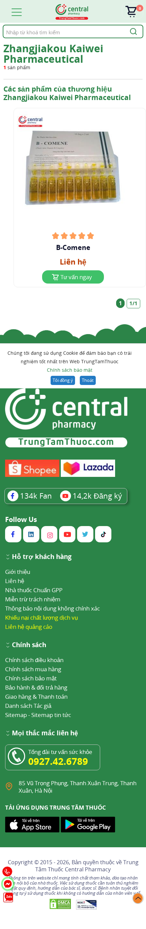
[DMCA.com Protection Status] (61, 904)
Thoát (88, 380)
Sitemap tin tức (51, 715)
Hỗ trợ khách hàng (42, 557)
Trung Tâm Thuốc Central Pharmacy (87, 865)
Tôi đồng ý (63, 380)
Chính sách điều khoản (34, 660)
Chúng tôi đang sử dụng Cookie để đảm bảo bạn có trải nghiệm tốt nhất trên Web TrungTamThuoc (69, 361)
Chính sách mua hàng (33, 669)
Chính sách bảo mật (69, 370)
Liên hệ (14, 581)
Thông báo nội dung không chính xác (52, 608)
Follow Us (21, 519)
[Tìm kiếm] (132, 31)
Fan (36, 495)
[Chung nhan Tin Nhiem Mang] (86, 904)
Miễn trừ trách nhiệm (32, 599)
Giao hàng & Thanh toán (36, 696)
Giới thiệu (17, 572)
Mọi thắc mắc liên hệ (45, 733)
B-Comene (73, 247)
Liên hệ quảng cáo (28, 627)
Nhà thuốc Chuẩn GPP (33, 590)
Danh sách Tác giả (28, 706)
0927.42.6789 (58, 761)
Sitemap (16, 715)
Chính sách (29, 645)
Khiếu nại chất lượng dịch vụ (41, 617)
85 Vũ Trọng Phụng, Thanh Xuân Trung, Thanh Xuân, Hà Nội (77, 786)
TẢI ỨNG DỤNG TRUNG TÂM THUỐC (55, 807)
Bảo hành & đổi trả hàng (36, 687)
